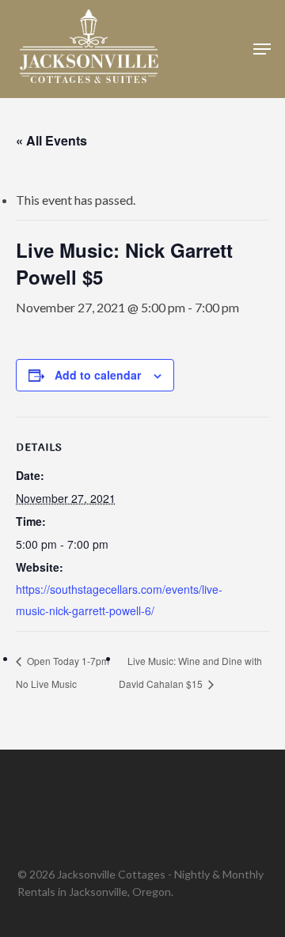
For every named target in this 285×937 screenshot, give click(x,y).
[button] (262, 49)
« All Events (51, 140)
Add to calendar (98, 375)
